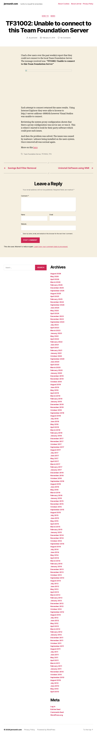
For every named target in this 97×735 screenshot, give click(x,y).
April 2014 (54, 558)
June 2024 (54, 308)
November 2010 (57, 672)
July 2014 (54, 549)
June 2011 (54, 655)
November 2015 (57, 504)
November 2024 (57, 302)
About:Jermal (76, 4)
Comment (25, 196)
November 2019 (57, 379)
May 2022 (54, 336)
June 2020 (54, 362)
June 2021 (54, 345)
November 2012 (56, 606)
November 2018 (57, 407)
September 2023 (57, 322)
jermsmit (34, 38)
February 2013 (56, 598)
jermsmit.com (11, 4)
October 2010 (56, 675)
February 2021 (56, 350)
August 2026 (55, 274)
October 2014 (56, 541)
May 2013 (54, 589)
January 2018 (56, 436)
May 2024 (54, 311)
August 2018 (55, 416)
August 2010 (55, 680)
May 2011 (54, 658)
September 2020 (57, 359)
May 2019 (54, 390)
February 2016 (56, 495)
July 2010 (54, 683)
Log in (52, 707)
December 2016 (57, 473)
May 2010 (54, 689)
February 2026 (56, 285)
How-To (45, 16)
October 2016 (56, 478)
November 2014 (57, 538)
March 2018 (55, 430)
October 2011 (55, 643)
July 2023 (54, 325)
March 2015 (55, 527)
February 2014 (56, 564)
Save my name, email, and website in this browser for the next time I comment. (48, 234)
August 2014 (55, 547)
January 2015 (56, 532)
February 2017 (56, 467)
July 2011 (54, 652)
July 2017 (54, 453)
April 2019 (54, 393)
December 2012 (56, 603)
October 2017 (56, 444)
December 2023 (57, 316)
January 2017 (56, 470)
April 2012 (54, 626)
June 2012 (54, 621)
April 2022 (54, 339)
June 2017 (54, 456)
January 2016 (56, 498)
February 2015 (56, 530)
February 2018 (56, 433)
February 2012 (56, 632)
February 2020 (56, 370)
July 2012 (54, 618)
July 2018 (54, 419)
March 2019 (55, 396)
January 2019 (56, 402)
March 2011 (55, 663)
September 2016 (57, 481)
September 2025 (57, 291)
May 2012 (54, 623)
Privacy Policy (88, 4)
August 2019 (55, 385)
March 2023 (55, 330)
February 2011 (56, 666)
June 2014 (54, 552)
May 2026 (54, 276)
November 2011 (56, 640)
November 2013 (57, 572)
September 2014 (57, 544)
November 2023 (57, 319)
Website (23, 224)
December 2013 (57, 569)
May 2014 (54, 555)
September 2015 (57, 510)
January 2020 (56, 373)
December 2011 (56, 638)
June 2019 (54, 387)
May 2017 (54, 458)
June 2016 (54, 487)
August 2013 (55, 581)
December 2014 (57, 535)
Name (23, 215)
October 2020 (56, 356)
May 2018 (54, 424)
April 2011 (54, 660)
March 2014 (55, 561)
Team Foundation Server (32, 154)
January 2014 (56, 567)
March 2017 (55, 464)
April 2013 (54, 592)
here (35, 147)
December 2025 (57, 288)
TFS (50, 154)
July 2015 (54, 515)
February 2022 (56, 342)
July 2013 (54, 584)
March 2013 (55, 595)
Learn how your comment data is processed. (51, 247)
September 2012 (57, 612)
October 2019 (56, 382)
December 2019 (57, 376)
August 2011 (55, 649)
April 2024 (54, 313)
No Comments (65, 38)
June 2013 (54, 586)
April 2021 (54, 348)
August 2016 (55, 484)
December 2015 (57, 501)
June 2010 (54, 686)
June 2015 (54, 518)
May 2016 (54, 490)
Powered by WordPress (46, 730)
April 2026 (54, 279)
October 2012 (56, 609)
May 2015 (54, 521)
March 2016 (55, 493)
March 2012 (55, 629)
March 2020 (55, 367)
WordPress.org (56, 715)
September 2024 (57, 305)
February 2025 (56, 299)
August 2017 (55, 450)
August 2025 (55, 294)
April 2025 (54, 296)
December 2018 (57, 404)
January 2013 (56, 601)
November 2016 (57, 476)
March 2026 (55, 282)
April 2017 (54, 461)
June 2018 (54, 421)
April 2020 (54, 365)
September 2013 (57, 578)
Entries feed (55, 709)
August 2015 (55, 512)
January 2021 (56, 353)
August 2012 (55, 615)
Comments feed (57, 712)
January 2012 (56, 635)
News (53, 16)
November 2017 (56, 441)
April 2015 (54, 524)
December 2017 (56, 439)
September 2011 (57, 646)
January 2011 (55, 669)
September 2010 (57, 677)
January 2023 (56, 333)
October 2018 (56, 410)
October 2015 (56, 507)
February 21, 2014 (49, 38)
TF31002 (44, 154)
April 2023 (54, 328)
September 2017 (57, 447)
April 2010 (54, 692)
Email (51, 215)
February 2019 (56, 399)
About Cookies (63, 4)
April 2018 (54, 427)
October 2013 (56, 575)
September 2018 (57, 413)
